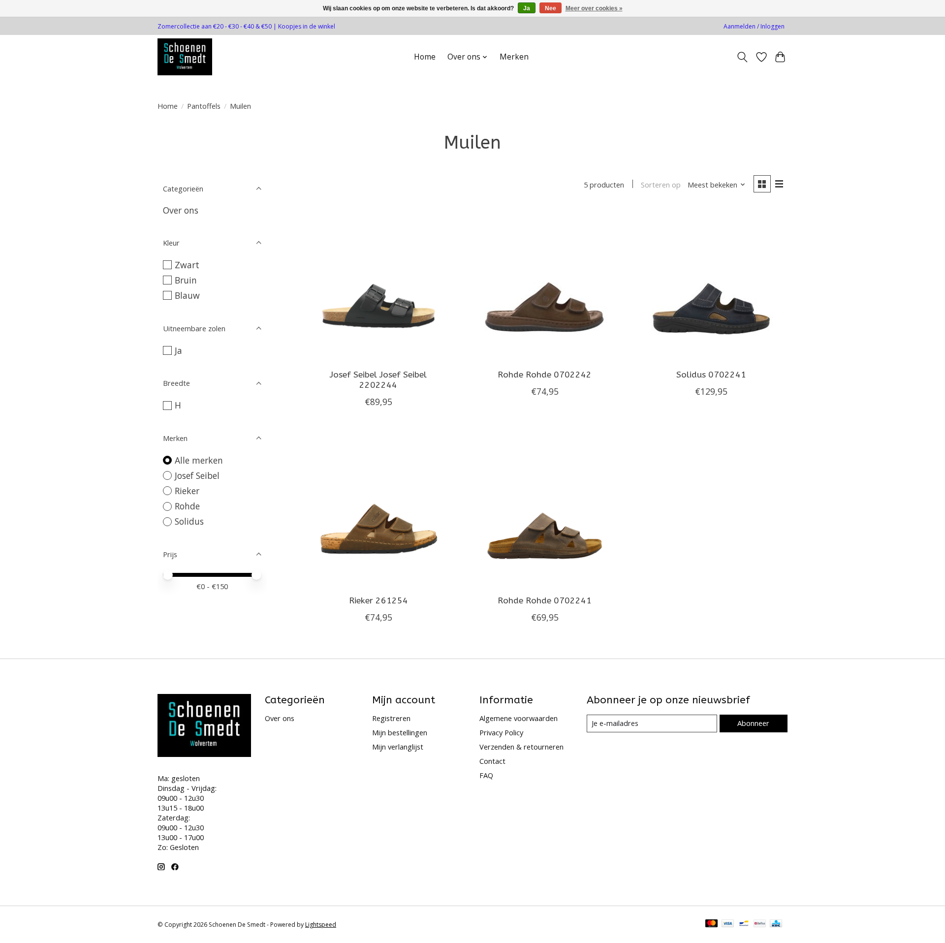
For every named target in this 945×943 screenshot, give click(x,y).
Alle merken (199, 460)
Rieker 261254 (378, 601)
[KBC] (776, 924)
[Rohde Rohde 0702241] (544, 511)
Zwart (187, 265)
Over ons (180, 210)
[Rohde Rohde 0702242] (544, 285)
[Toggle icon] (742, 57)
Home (425, 57)
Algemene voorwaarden (518, 718)
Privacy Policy (501, 732)
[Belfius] (760, 924)
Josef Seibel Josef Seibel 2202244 (378, 380)
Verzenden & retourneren (521, 747)
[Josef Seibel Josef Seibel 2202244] (378, 285)
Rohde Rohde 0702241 (545, 601)
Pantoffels (203, 106)
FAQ (486, 775)
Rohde (187, 506)
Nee (550, 8)
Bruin (186, 280)
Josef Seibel (197, 475)
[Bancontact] (744, 924)
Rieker (187, 491)
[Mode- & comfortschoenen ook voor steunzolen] (185, 56)
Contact (492, 761)
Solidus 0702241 (711, 375)
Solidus (189, 521)
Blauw (187, 295)
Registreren (391, 718)
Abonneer (753, 723)
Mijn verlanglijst (397, 747)
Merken (514, 57)
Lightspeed (320, 924)
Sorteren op (661, 184)
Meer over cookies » (594, 8)
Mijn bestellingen (399, 732)
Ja (178, 350)
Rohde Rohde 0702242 (545, 375)
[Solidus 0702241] (710, 285)
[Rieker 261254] (378, 511)
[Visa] (728, 924)
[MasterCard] (711, 924)
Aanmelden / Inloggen (754, 26)
